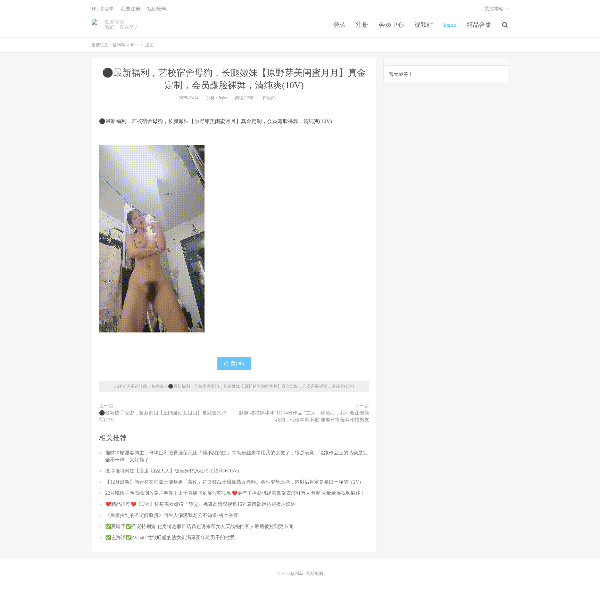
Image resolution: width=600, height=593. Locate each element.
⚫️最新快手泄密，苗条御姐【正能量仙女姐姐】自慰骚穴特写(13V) (162, 416)
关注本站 (494, 8)
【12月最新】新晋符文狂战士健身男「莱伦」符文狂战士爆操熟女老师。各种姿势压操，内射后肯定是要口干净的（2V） (234, 482)
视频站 (423, 24)
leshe (449, 24)
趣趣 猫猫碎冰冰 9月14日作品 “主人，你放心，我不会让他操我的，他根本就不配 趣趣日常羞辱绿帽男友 (304, 416)
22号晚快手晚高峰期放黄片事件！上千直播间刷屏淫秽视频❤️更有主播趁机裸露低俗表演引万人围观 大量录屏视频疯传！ (235, 493)
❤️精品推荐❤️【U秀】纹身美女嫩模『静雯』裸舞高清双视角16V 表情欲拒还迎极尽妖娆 (200, 504)
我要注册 (130, 8)
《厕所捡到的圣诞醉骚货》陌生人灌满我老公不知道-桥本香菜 (171, 515)
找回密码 (157, 8)
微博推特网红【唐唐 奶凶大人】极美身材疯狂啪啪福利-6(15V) (172, 470)
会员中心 (391, 24)
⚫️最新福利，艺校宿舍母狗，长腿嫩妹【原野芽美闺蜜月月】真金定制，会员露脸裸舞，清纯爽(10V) (261, 386)
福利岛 (94, 24)
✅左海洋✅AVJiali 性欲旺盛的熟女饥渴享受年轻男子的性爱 (170, 537)
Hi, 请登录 (103, 8)
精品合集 (479, 24)
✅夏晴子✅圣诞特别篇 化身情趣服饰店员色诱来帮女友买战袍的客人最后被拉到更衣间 (199, 526)
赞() (237, 363)
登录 (339, 24)
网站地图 (314, 573)
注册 (362, 24)
